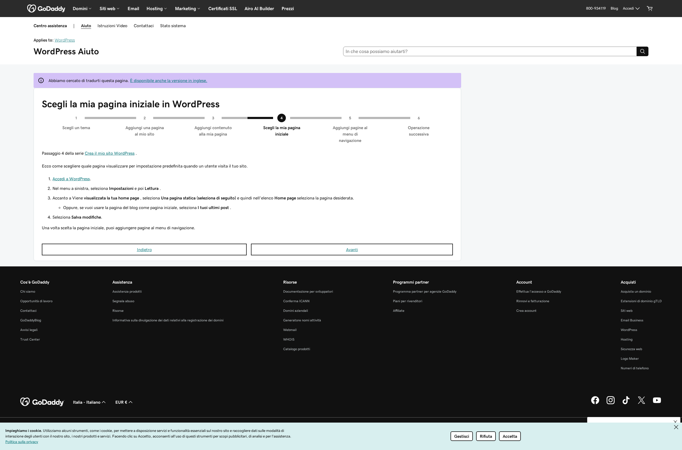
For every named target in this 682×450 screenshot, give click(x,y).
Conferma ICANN (296, 301)
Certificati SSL (222, 8)
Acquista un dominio (636, 291)
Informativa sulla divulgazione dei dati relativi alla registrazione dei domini (168, 320)
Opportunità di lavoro (36, 301)
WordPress (65, 40)
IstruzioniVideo (112, 25)
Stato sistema (173, 25)
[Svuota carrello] (649, 8)
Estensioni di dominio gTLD (641, 301)
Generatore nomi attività (302, 320)
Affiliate (398, 310)
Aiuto (86, 25)
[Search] (642, 51)
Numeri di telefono (635, 368)
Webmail (290, 330)
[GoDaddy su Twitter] (641, 403)
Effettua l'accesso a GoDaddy (538, 291)
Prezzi (288, 8)
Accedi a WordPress (71, 179)
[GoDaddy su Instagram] (610, 403)
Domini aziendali (295, 310)
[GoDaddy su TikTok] (626, 403)
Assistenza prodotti (127, 291)
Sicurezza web (631, 349)
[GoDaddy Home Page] (42, 402)
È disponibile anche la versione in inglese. (168, 80)
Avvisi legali (29, 330)
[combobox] (490, 51)
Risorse (118, 310)
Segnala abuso (123, 301)
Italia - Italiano (86, 402)
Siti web (626, 310)
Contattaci (144, 25)
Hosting (626, 339)
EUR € (121, 402)
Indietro (144, 249)
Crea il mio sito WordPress (110, 153)
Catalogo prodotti (296, 349)
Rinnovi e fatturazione (532, 301)
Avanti (352, 249)
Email (133, 8)
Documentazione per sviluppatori (308, 291)
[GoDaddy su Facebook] (595, 403)
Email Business (632, 320)
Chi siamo (27, 291)
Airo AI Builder (259, 8)
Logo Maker (630, 358)
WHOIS (288, 339)
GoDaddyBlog (30, 320)
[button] (675, 422)
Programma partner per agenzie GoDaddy (424, 291)
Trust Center (30, 339)
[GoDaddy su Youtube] (657, 403)
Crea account (526, 310)
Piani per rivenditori (407, 301)
